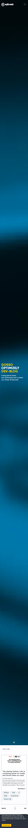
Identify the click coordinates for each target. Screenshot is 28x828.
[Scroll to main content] (14, 742)
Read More (21, 788)
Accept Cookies (6, 825)
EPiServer (6, 792)
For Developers (14, 795)
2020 (8, 749)
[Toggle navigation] (25, 4)
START (4, 749)
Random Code (7, 799)
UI (18, 792)
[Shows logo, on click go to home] (7, 4)
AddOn (5, 795)
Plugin (13, 792)
